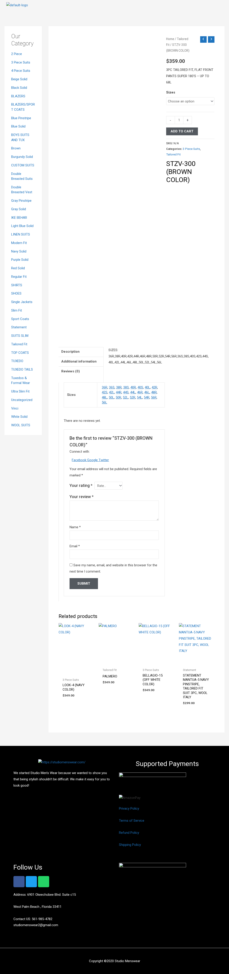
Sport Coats (20, 319)
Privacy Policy (129, 808)
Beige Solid (19, 79)
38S (126, 387)
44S (126, 392)
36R (104, 387)
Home (170, 39)
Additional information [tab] (79, 361)
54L (139, 397)
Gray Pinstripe (21, 201)
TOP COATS (20, 353)
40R (133, 387)
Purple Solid (19, 260)
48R (154, 392)
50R (118, 397)
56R (154, 397)
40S (140, 387)
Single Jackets (21, 302)
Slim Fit (16, 310)
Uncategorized (21, 400)
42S (104, 392)
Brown (16, 148)
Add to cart (182, 131)
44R (118, 392)
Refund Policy (129, 833)
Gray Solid (18, 209)
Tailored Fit (19, 344)
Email (75, 546)
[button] (222, 6)
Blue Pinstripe (21, 118)
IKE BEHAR (19, 218)
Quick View (76, 672)
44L (133, 392)
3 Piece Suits (20, 62)
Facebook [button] (79, 460)
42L (111, 392)
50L (111, 397)
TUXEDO (17, 361)
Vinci (14, 408)
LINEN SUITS (20, 234)
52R (132, 397)
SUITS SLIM (19, 336)
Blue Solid (18, 126)
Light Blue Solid (22, 226)
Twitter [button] (104, 460)
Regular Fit (19, 277)
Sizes (170, 92)
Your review (81, 496)
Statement (19, 327)
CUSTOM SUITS (22, 165)
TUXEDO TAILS (22, 369)
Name (75, 527)
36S (111, 387)
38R (119, 387)
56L (104, 402)
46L (147, 392)
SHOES (16, 293)
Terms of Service (131, 821)
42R (154, 387)
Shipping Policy (130, 845)
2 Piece (16, 54)
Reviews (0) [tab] (70, 371)
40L (147, 387)
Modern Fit (19, 243)
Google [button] (93, 460)
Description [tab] (70, 352)
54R (146, 397)
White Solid (19, 417)
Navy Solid (18, 251)
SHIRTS (16, 285)
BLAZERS (18, 96)
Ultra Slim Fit (20, 391)
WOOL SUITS (20, 425)
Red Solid (18, 268)
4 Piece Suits (20, 71)
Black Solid (19, 88)
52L (125, 397)
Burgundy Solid (22, 157)
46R (140, 392)
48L (104, 397)
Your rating (81, 485)
